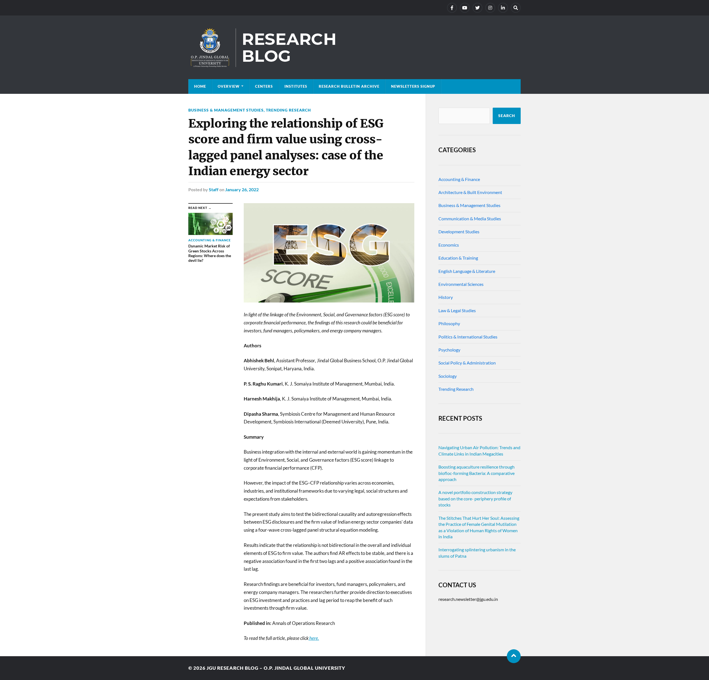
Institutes (295, 86)
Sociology (447, 376)
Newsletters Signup (413, 86)
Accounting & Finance (459, 179)
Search (506, 115)
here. (314, 638)
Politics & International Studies (467, 336)
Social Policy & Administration (467, 362)
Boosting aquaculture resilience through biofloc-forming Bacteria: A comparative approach (476, 473)
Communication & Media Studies (469, 218)
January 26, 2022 (242, 189)
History (445, 297)
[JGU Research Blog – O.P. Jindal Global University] (354, 47)
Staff (214, 189)
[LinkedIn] (503, 8)
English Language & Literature (466, 271)
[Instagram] (490, 8)
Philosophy (449, 323)
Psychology (449, 349)
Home (200, 86)
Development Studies (458, 231)
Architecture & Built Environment (470, 192)
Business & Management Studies (226, 110)
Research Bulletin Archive (349, 86)
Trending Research (288, 110)
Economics (448, 244)
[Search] (516, 8)
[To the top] (514, 656)
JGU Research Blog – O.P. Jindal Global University (276, 668)
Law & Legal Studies (457, 310)
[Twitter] (477, 8)
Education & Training (458, 257)
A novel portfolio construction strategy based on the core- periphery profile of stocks (475, 498)
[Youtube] (465, 8)
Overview (229, 86)
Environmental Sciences (461, 284)
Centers (264, 86)
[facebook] (452, 8)
